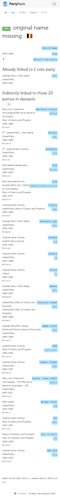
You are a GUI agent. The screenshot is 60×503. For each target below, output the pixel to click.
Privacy (22, 493)
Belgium (33, 12)
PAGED (22, 12)
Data (13, 12)
